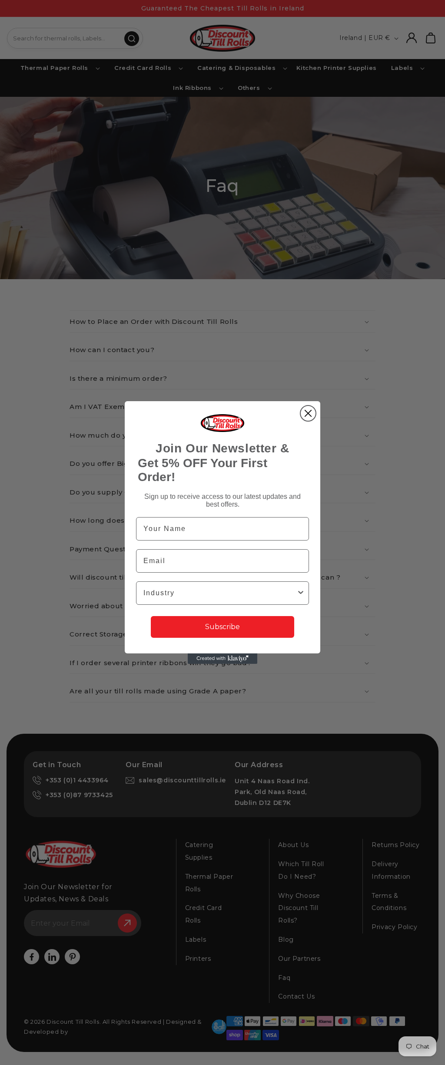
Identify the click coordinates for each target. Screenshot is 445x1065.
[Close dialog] (308, 413)
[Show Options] (300, 593)
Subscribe (222, 627)
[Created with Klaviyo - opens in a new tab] (222, 658)
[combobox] (219, 593)
